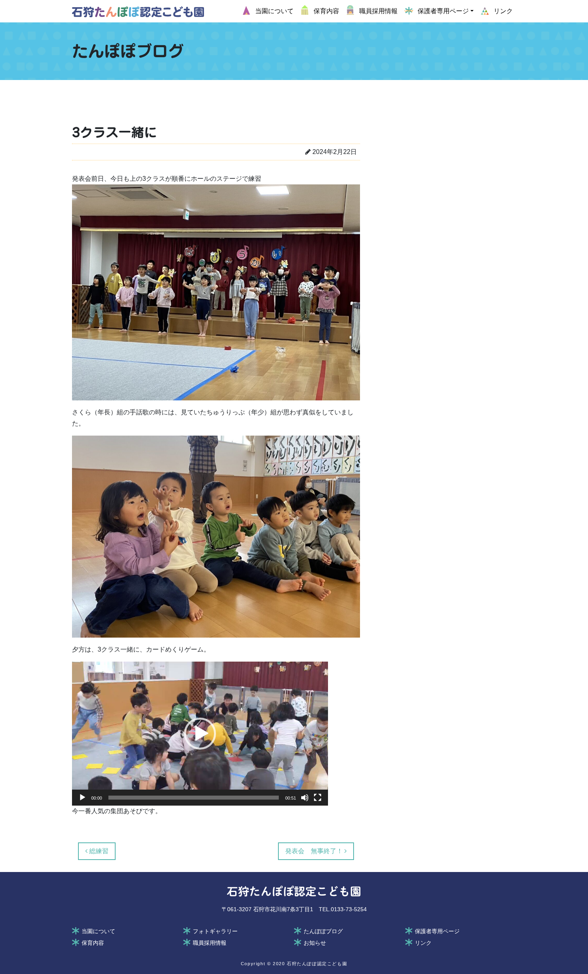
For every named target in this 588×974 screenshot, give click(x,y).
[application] (200, 734)
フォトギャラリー (215, 931)
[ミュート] (305, 798)
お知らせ (315, 943)
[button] (200, 734)
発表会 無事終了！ (314, 851)
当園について (98, 931)
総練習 (98, 851)
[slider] (193, 798)
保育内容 (93, 943)
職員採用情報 (209, 943)
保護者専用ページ (437, 931)
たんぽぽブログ (323, 931)
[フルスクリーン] (318, 798)
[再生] (82, 798)
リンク (423, 943)
